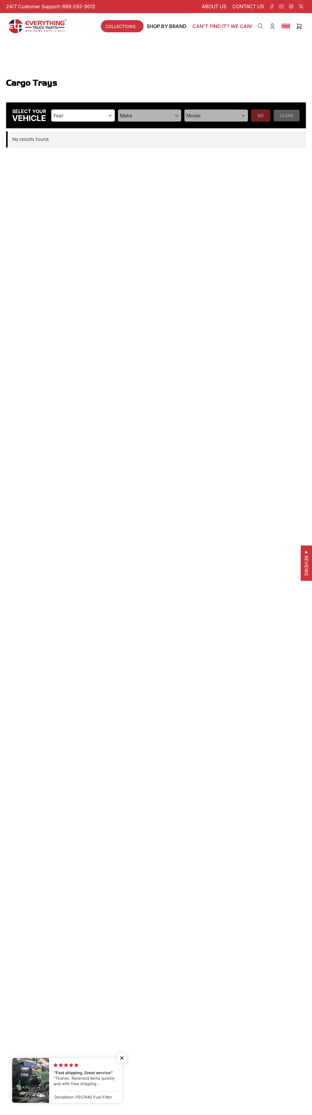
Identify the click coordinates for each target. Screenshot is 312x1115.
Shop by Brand (166, 26)
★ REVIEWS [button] (306, 563)
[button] (285, 26)
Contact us (248, 6)
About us (214, 6)
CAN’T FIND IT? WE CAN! (222, 26)
